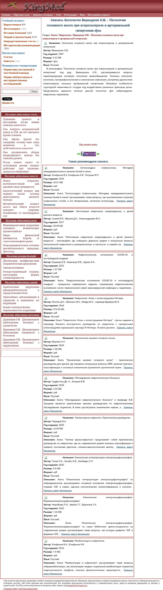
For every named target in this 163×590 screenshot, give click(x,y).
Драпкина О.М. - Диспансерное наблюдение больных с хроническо (21, 322)
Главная (6, 15)
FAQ (58, 15)
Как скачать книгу (88, 144)
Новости (9, 61)
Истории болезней (15, 33)
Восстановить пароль (99, 15)
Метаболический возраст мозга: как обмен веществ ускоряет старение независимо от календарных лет (21, 209)
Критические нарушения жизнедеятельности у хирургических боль (21, 290)
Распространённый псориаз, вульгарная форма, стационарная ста (21, 274)
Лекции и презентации (17, 37)
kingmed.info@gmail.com (77, 585)
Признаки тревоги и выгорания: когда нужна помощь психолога (21, 122)
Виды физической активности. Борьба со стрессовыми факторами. (21, 238)
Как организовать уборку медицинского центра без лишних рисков (21, 155)
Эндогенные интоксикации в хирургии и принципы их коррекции (21, 300)
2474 (34, 37)
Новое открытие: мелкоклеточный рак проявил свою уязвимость (21, 183)
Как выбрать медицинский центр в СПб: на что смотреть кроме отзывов (21, 132)
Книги (54, 35)
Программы (28, 589)
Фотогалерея (12, 28)
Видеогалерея (12, 24)
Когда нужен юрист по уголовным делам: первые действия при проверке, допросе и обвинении (21, 167)
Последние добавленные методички (21, 315)
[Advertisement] (88, 119)
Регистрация (70, 15)
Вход (82, 15)
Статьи (8, 57)
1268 (29, 33)
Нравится (8, 102)
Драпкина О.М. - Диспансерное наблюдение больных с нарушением (21, 342)
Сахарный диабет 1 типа (13, 589)
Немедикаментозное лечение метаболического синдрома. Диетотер (21, 248)
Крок (35, 589)
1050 (6, 48)
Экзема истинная (13, 267)
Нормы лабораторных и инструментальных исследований (18, 80)
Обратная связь (22, 15)
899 (23, 24)
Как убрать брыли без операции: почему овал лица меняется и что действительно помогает (21, 144)
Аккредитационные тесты (20, 41)
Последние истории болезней (21, 256)
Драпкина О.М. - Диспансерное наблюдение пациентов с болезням (21, 332)
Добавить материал (43, 15)
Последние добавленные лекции (21, 282)
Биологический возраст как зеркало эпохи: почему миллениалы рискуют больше (21, 195)
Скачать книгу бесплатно (58, 291)
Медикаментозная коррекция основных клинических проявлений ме (21, 228)
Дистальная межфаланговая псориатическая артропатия (21, 262)
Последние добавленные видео (21, 220)
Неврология (65, 35)
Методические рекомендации (22, 45)
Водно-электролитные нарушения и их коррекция (19, 309)
